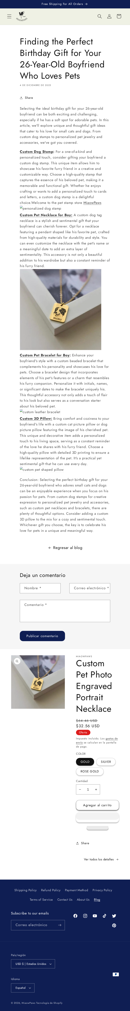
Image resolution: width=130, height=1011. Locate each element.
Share (29, 98)
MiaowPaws (92, 202)
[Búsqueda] (99, 16)
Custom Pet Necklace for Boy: (46, 215)
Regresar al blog (67, 547)
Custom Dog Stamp (36, 151)
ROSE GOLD (90, 771)
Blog (97, 899)
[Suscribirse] (59, 925)
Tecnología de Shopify (49, 1003)
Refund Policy (50, 890)
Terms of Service (41, 899)
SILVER (106, 762)
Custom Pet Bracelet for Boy (45, 355)
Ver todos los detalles (99, 859)
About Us (83, 899)
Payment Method (76, 890)
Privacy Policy (102, 890)
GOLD (85, 762)
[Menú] (9, 16)
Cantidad (82, 781)
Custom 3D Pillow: (36, 418)
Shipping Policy (25, 890)
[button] (97, 817)
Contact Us (64, 899)
